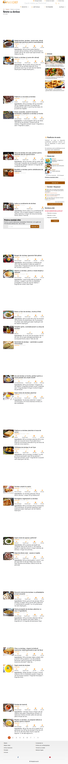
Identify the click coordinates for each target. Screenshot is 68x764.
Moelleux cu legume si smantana (57, 161)
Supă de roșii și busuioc (58, 165)
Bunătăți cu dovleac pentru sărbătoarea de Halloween (28, 170)
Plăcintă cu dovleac (52, 217)
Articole (36, 7)
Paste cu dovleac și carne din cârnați (26, 57)
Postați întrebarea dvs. (55, 204)
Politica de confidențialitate (43, 745)
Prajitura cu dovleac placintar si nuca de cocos (27, 431)
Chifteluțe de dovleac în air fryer (25, 447)
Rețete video (7, 745)
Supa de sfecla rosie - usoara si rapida (27, 553)
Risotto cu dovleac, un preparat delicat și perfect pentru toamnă (28, 720)
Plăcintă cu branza (52, 213)
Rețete (24, 7)
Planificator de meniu (54, 152)
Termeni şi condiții (40, 747)
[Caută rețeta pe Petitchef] (56, 3)
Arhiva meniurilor (51, 175)
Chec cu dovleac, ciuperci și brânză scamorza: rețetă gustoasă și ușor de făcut (28, 649)
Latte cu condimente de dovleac (25, 203)
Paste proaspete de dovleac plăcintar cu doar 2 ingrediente (27, 610)
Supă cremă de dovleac (22, 665)
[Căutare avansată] (58, 3)
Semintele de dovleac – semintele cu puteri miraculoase (28, 342)
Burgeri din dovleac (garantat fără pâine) (28, 255)
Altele (61, 7)
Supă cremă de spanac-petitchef (25, 538)
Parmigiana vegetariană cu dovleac (26, 498)
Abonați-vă (34, 226)
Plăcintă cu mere (51, 215)
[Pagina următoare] (34, 737)
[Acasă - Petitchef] (3, 9)
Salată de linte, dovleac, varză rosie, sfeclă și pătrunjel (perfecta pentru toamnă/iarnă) (28, 41)
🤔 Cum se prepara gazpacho (52, 194)
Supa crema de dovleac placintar (25, 393)
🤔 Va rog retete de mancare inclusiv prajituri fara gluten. (54, 198)
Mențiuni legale (39, 750)
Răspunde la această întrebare (51, 193)
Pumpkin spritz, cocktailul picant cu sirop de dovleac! (29, 327)
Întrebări (49, 7)
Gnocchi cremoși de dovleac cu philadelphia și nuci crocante (29, 593)
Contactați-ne (39, 743)
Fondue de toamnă (20, 704)
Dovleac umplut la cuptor (22, 486)
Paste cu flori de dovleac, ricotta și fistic (27, 311)
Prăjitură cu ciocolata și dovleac (25, 97)
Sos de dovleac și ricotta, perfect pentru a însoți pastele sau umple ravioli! (28, 376)
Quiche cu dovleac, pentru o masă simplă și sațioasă (28, 271)
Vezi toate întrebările (59, 201)
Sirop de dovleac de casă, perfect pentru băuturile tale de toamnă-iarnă (28, 153)
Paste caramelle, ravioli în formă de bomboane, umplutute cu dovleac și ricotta (28, 112)
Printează (61, 175)
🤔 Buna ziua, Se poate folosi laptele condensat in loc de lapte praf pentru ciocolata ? (54, 190)
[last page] (37, 737)
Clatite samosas (56, 171)
